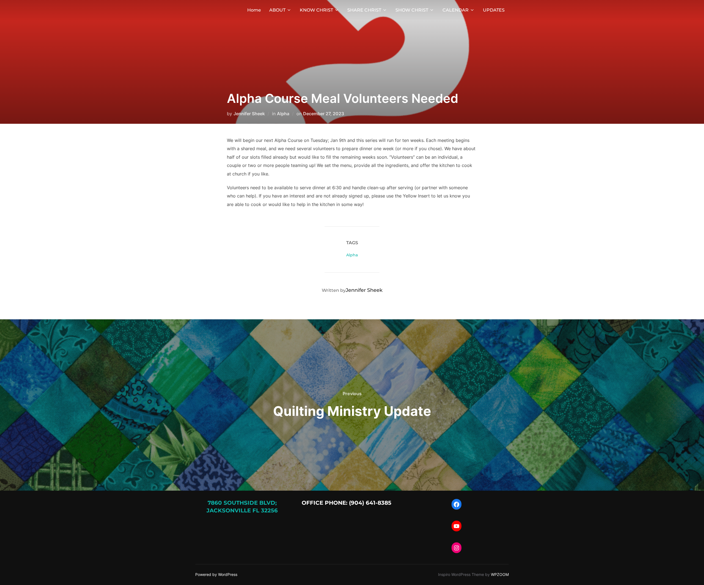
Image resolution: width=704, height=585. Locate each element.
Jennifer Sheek (249, 113)
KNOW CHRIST (316, 10)
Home (254, 10)
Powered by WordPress (216, 574)
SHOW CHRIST (411, 10)
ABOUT (277, 10)
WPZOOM (500, 574)
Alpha (283, 113)
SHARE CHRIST (364, 10)
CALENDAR (455, 10)
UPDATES (494, 10)
